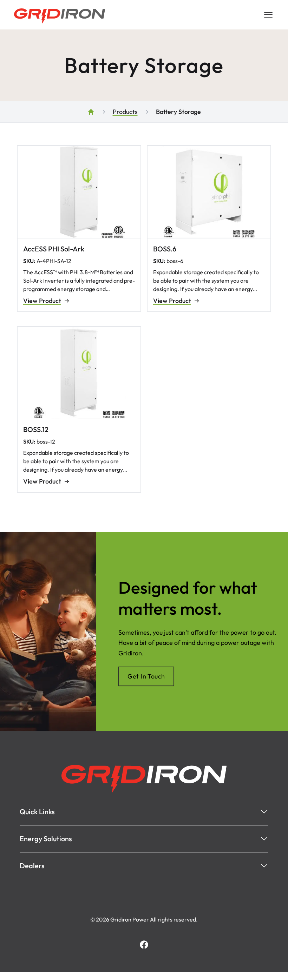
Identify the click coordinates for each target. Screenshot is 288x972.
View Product (42, 301)
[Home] (90, 111)
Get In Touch (146, 676)
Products (125, 112)
